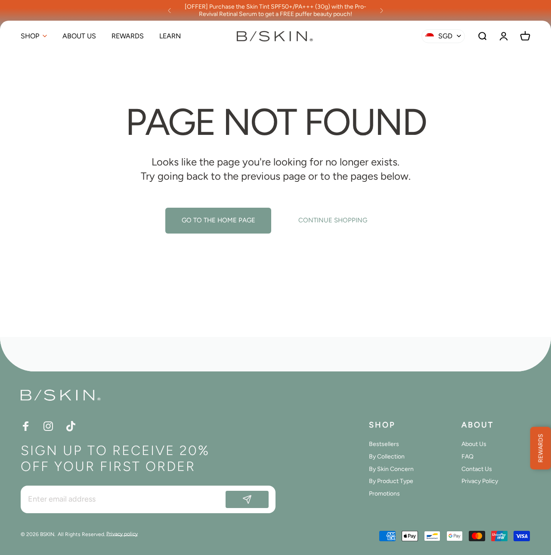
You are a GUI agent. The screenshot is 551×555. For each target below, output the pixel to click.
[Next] (381, 10)
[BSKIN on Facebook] (26, 426)
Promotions (384, 493)
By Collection (387, 456)
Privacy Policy (479, 481)
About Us (473, 444)
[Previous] (169, 10)
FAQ (467, 456)
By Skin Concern (391, 468)
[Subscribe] (247, 499)
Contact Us (476, 468)
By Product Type (391, 481)
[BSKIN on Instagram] (48, 426)
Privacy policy (122, 534)
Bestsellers (384, 444)
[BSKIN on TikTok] (70, 426)
